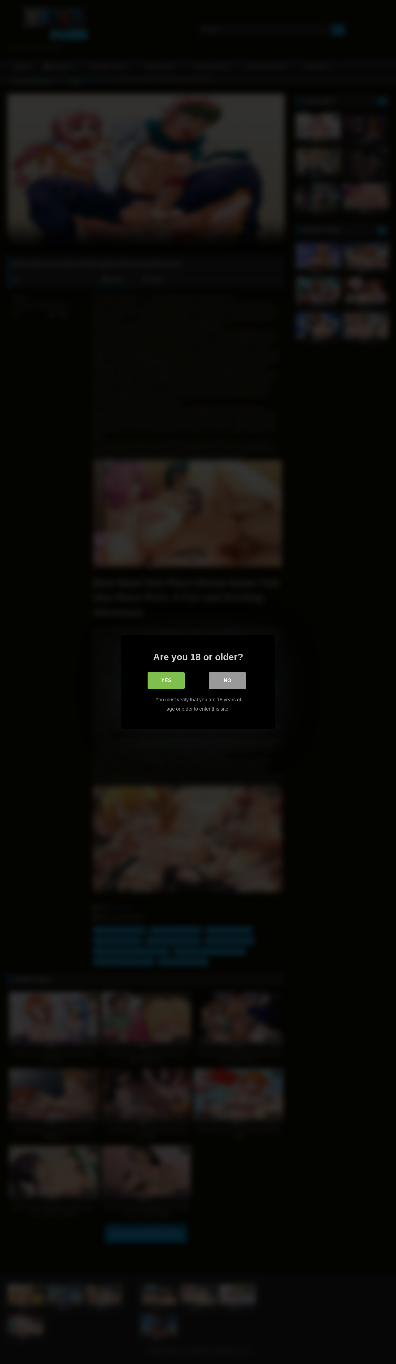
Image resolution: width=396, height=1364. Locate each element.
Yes (166, 680)
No (227, 680)
